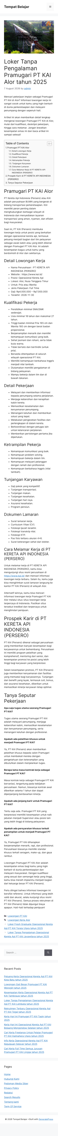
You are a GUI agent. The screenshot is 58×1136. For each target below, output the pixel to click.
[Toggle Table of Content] (48, 143)
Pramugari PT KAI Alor (18, 147)
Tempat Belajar (16, 7)
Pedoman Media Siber (16, 1083)
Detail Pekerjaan (19, 157)
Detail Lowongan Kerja (21, 151)
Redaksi (8, 1092)
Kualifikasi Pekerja (20, 154)
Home (7, 1074)
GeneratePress (46, 1119)
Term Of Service (12, 1106)
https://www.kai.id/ (14, 575)
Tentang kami (11, 1102)
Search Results (12, 1097)
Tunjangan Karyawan (21, 163)
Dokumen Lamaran (20, 167)
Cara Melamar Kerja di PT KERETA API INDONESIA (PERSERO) (28, 171)
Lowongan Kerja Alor (19, 920)
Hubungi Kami (11, 1079)
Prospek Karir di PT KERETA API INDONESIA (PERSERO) (29, 177)
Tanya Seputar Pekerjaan (20, 182)
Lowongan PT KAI (17, 916)
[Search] (48, 952)
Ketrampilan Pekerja (21, 160)
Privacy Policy (11, 1088)
